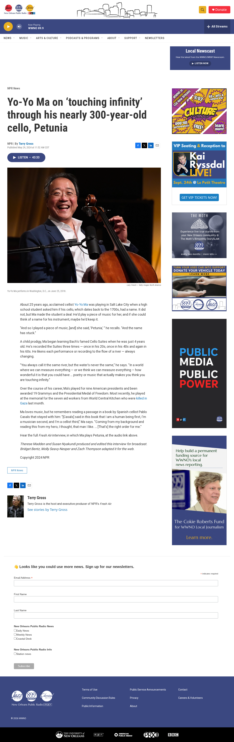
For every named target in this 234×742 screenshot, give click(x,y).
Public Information (92, 706)
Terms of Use (89, 689)
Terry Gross (26, 143)
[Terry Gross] (15, 506)
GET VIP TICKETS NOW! (199, 197)
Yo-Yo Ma (81, 304)
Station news (23, 653)
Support (130, 38)
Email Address (23, 578)
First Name (20, 594)
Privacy (134, 698)
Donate (221, 10)
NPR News (13, 88)
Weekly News (24, 634)
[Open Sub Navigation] (14, 38)
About (111, 38)
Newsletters (155, 38)
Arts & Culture (47, 38)
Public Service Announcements (148, 689)
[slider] (25, 26)
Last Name (20, 610)
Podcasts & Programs (82, 38)
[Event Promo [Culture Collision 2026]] (199, 111)
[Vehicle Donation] (199, 288)
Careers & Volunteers (190, 698)
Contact (182, 689)
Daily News (22, 630)
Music (23, 38)
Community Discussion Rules (98, 698)
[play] (8, 27)
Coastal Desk (24, 638)
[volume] (19, 27)
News (8, 38)
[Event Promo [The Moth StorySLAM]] (199, 235)
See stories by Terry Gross (47, 509)
